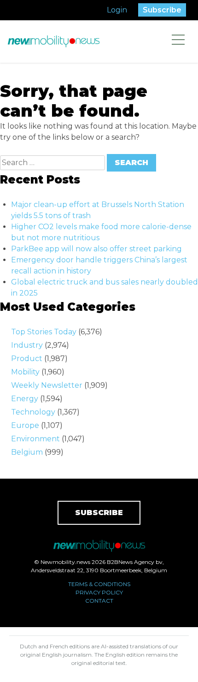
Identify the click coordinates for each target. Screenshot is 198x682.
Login (117, 10)
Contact (99, 600)
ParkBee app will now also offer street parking (96, 248)
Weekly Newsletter (46, 385)
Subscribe (162, 10)
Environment (35, 438)
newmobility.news (53, 41)
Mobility (25, 372)
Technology (33, 412)
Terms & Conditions (99, 584)
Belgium (27, 452)
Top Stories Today (43, 331)
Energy (24, 398)
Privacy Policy (99, 592)
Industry (27, 345)
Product (26, 358)
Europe (25, 425)
